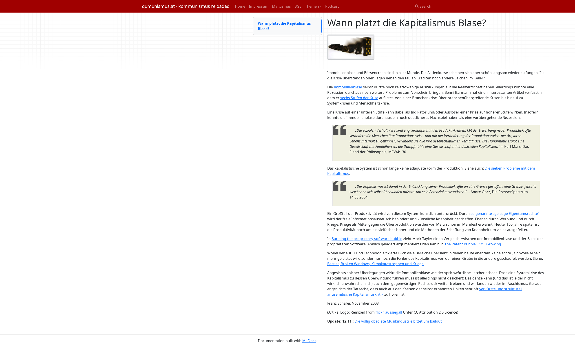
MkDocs (309, 340)
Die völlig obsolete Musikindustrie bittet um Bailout (398, 321)
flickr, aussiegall (389, 312)
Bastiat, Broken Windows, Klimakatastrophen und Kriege (375, 263)
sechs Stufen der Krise (359, 97)
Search (425, 6)
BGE (297, 6)
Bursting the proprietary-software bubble (367, 238)
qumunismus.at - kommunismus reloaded (186, 6)
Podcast (332, 6)
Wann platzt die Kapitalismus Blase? (284, 26)
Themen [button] (312, 6)
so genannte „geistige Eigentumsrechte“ (505, 213)
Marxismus (281, 6)
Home (240, 6)
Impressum (258, 6)
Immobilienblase (348, 87)
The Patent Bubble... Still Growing (473, 244)
